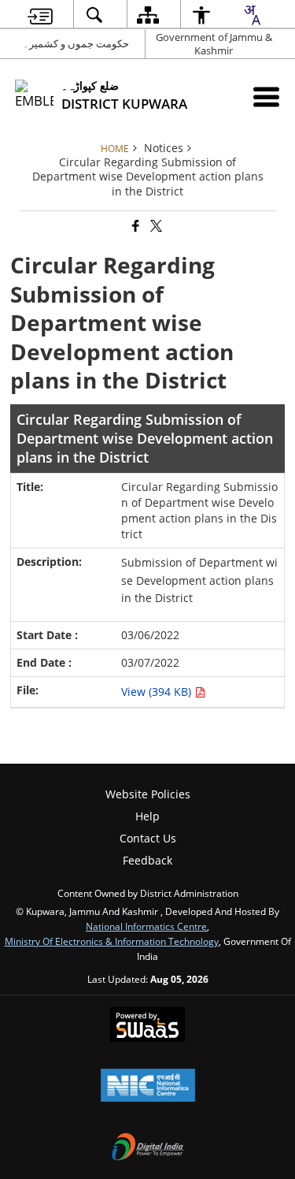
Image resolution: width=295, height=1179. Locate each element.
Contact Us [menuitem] (148, 838)
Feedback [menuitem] (147, 860)
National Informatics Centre (146, 926)
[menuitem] (40, 14)
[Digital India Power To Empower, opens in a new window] (148, 1148)
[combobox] (252, 15)
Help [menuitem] (147, 816)
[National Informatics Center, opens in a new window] (148, 1087)
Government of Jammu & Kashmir (214, 44)
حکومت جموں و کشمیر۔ (76, 43)
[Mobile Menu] (266, 96)
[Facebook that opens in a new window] (134, 226)
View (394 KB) (157, 691)
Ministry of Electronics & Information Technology (112, 941)
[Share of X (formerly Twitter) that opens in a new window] (155, 226)
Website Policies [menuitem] (147, 794)
